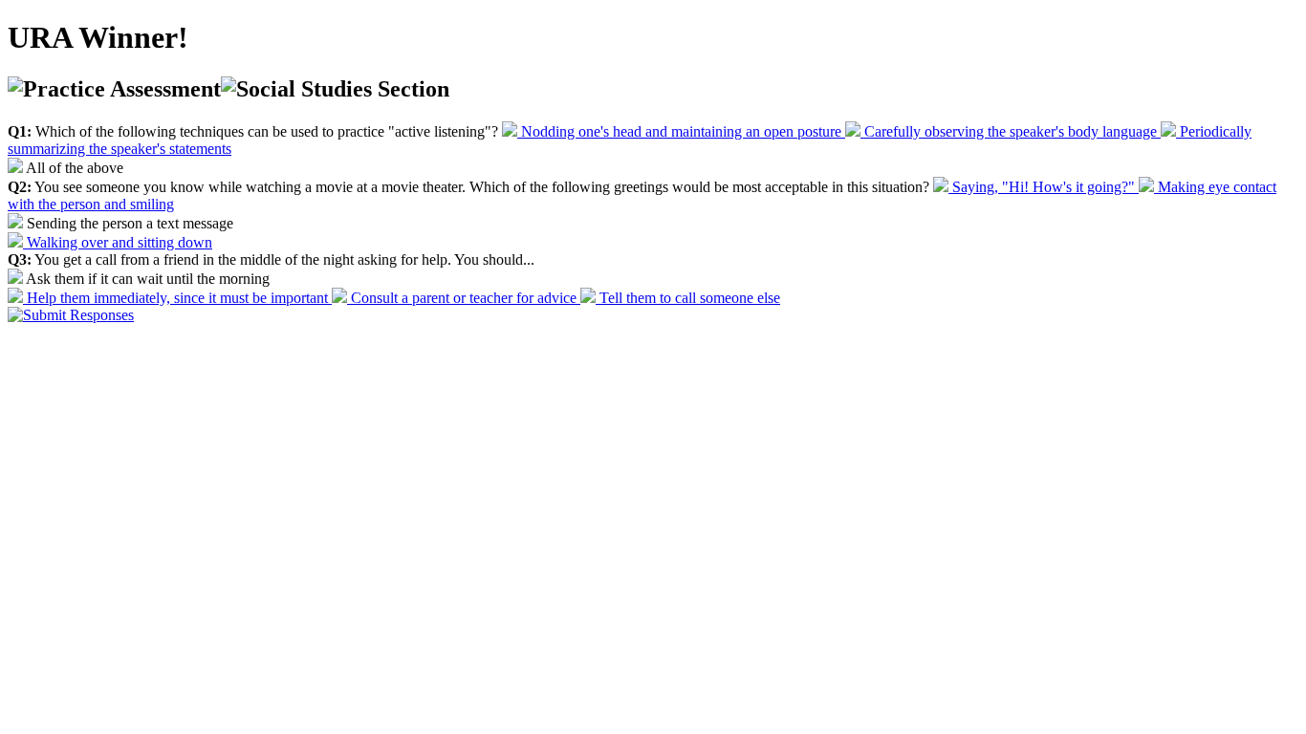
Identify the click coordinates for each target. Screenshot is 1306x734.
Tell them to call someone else (688, 298)
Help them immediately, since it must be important (177, 298)
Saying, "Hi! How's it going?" (1043, 187)
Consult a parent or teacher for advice (463, 298)
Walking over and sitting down (117, 242)
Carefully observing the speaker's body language (1010, 131)
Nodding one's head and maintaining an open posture (681, 131)
